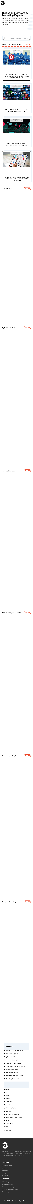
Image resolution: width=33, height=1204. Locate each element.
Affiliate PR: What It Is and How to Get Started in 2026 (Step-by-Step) (16, 110)
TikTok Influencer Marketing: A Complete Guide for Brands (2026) (16, 144)
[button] (27, 188)
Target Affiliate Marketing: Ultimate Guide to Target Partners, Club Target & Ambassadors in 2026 (16, 76)
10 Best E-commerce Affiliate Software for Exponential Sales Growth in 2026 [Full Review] (17, 179)
